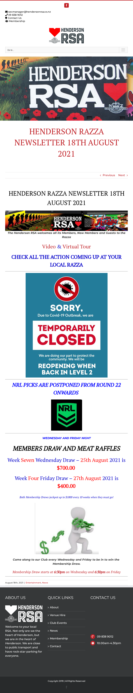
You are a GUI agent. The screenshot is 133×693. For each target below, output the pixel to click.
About (54, 607)
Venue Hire (57, 615)
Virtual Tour (77, 246)
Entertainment (33, 582)
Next (121, 175)
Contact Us (14, 18)
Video (49, 246)
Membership (16, 21)
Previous (109, 175)
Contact (55, 646)
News (45, 582)
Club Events (58, 623)
